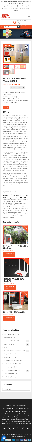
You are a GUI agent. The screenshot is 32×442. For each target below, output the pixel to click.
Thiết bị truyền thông (10, 377)
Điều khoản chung (24, 8)
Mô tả (6, 107)
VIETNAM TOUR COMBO (17, 436)
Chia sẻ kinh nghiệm (13, 8)
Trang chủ (8, 405)
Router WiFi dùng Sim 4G (10, 102)
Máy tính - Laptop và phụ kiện (12, 350)
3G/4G (16, 195)
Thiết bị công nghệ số (10, 367)
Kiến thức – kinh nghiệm (19, 405)
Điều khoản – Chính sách (13, 411)
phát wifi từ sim (24, 100)
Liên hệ (16, 10)
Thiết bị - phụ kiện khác (10, 364)
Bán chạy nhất (8, 337)
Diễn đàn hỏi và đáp (8, 408)
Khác (18, 92)
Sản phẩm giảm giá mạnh (11, 360)
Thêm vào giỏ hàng (15, 87)
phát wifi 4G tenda (14, 100)
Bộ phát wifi (13, 92)
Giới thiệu (4, 8)
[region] (16, 34)
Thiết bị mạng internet (10, 370)
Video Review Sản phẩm (22, 408)
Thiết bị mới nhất (9, 373)
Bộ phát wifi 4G (10, 97)
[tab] (6, 107)
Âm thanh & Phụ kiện (10, 334)
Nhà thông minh (8, 357)
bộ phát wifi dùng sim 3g (13, 99)
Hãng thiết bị (8, 344)
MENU (3, 21)
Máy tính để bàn (8, 354)
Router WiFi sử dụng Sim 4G (20, 136)
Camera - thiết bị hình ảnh (11, 341)
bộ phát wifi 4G (23, 128)
